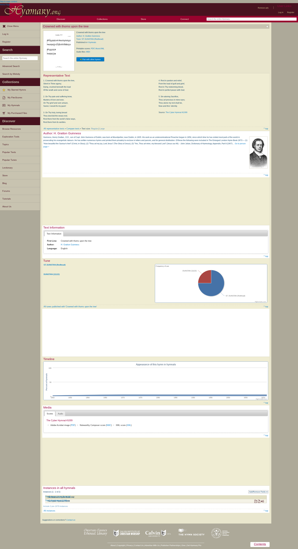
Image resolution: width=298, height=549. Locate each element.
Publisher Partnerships (170, 545)
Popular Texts (9, 152)
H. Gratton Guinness (70, 244)
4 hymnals (91, 42)
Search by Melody (11, 74)
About (113, 545)
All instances (49, 511)
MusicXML (99, 49)
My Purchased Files (17, 113)
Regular (94, 128)
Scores (50, 414)
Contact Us (138, 545)
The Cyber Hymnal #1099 (176, 112)
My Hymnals (14, 105)
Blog (4, 183)
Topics (5, 144)
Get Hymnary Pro (194, 545)
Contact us (70, 520)
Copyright (121, 545)
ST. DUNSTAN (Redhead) (54, 265)
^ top (266, 128)
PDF (93, 49)
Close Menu (13, 26)
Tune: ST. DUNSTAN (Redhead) (89, 39)
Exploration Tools (10, 137)
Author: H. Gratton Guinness (88, 36)
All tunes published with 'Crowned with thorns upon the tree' (70, 306)
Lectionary (7, 168)
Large (102, 128)
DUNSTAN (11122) (52, 274)
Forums (6, 191)
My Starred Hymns (17, 90)
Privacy (129, 545)
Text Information (54, 234)
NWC (108, 425)
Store (143, 19)
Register (290, 12)
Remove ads (263, 8)
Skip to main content (8, 1)
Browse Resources (11, 129)
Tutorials (6, 199)
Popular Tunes (9, 160)
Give (183, 545)
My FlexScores (15, 97)
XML (129, 425)
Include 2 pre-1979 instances (55, 506)
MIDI (88, 52)
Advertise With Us (152, 545)
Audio (60, 414)
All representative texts (54, 128)
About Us (6, 206)
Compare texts (73, 128)
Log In (5, 34)
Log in (280, 12)
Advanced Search (11, 66)
